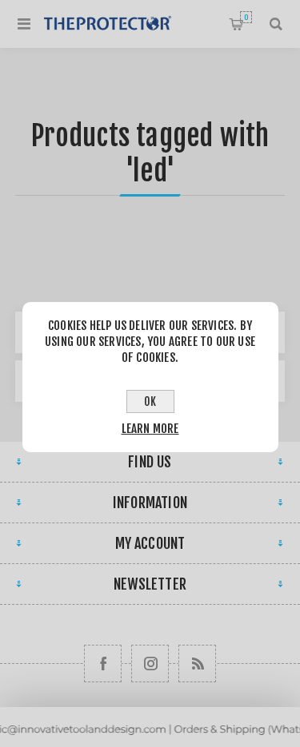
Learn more (150, 428)
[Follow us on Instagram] (150, 663)
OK (150, 401)
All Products (150, 739)
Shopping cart (246, 17)
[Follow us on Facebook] (103, 663)
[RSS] (197, 663)
